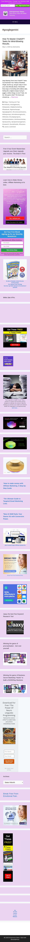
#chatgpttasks (15, 104)
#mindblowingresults (18, 114)
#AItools (7, 104)
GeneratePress (15, 939)
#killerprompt (6, 114)
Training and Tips (14, 102)
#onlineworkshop (19, 119)
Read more (14, 97)
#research (5, 124)
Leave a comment (10, 127)
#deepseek (6, 107)
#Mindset (5, 117)
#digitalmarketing (16, 107)
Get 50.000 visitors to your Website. (15, 913)
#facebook (5, 109)
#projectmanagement (18, 122)
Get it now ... (15, 408)
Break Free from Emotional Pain (15, 575)
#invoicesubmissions (19, 112)
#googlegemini (7, 112)
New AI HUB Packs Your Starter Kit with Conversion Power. (13, 516)
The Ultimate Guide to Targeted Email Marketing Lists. (13, 501)
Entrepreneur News (17, 12)
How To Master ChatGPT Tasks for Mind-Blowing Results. (13, 41)
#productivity (6, 122)
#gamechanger (15, 109)
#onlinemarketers (8, 119)
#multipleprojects (14, 117)
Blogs (6, 102)
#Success (22, 124)
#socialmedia (14, 124)
